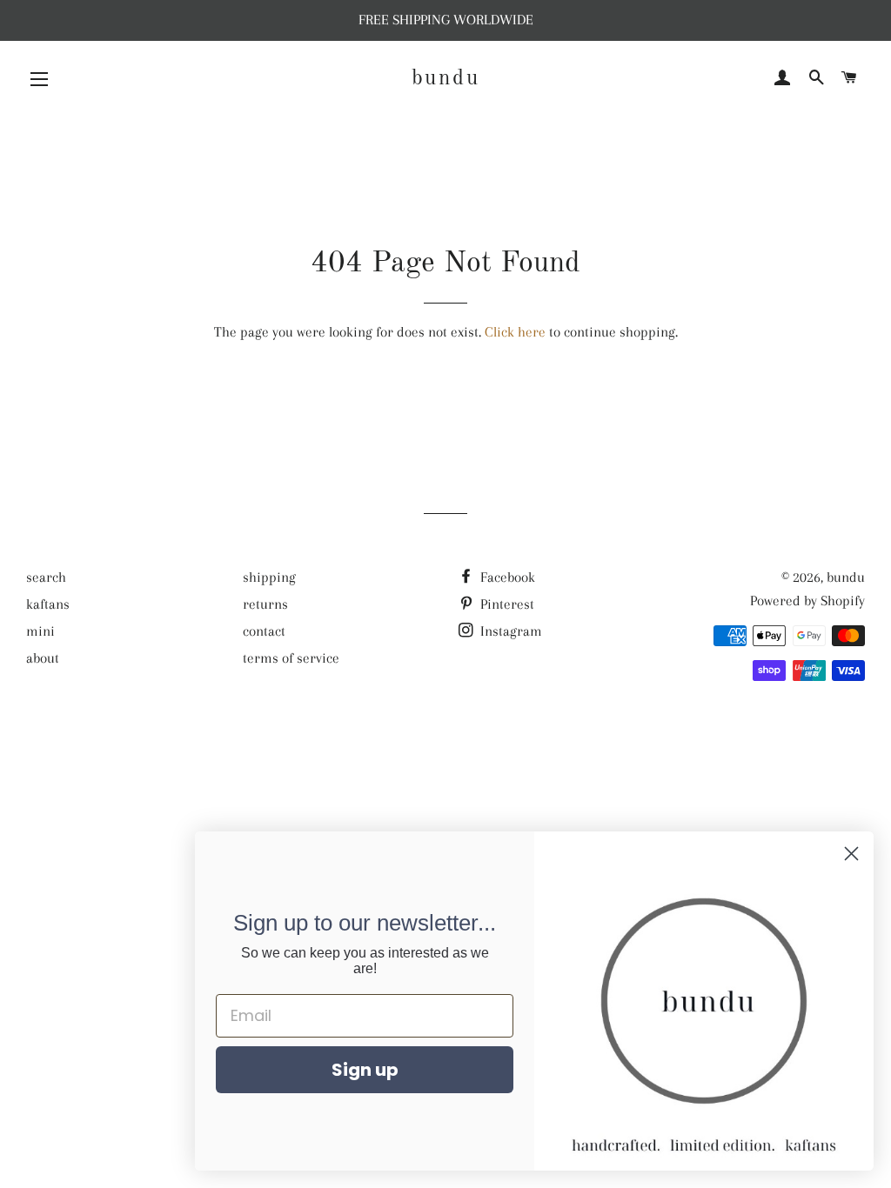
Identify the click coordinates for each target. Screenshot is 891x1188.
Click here (515, 332)
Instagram (509, 631)
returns (265, 604)
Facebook (506, 577)
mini (40, 631)
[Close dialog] (851, 853)
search (46, 577)
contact (264, 631)
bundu (446, 79)
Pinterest (505, 604)
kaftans (48, 604)
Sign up (365, 1070)
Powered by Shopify (807, 600)
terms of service (291, 658)
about (42, 658)
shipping (269, 577)
